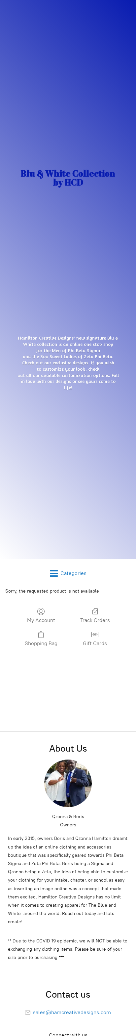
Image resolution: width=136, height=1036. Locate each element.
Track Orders (95, 620)
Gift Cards (95, 643)
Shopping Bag (41, 643)
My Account (41, 620)
